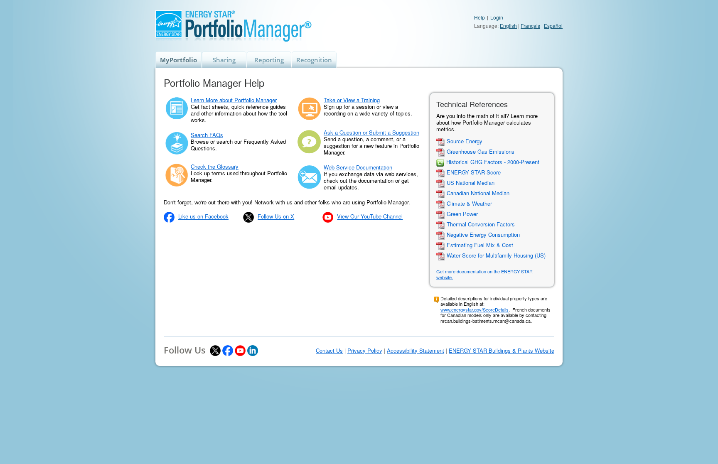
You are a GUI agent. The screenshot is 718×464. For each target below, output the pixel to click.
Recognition (314, 60)
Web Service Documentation (358, 167)
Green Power (462, 214)
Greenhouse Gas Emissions (480, 152)
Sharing (224, 60)
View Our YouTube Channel (370, 217)
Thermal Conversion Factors (481, 224)
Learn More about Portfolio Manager (234, 100)
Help (479, 17)
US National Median (470, 183)
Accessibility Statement (415, 350)
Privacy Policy (364, 350)
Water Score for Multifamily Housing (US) (496, 256)
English (508, 25)
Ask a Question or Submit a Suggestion (371, 132)
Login (496, 17)
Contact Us (329, 350)
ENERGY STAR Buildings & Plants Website (501, 350)
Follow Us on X (276, 217)
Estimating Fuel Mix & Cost (480, 245)
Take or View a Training (352, 100)
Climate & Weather (469, 204)
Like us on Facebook (203, 217)
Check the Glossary (215, 166)
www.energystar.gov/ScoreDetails (474, 309)
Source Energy (464, 141)
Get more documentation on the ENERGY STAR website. (484, 274)
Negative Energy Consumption (483, 235)
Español (553, 25)
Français (530, 25)
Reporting (269, 60)
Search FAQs (207, 135)
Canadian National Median (478, 193)
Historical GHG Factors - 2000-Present (492, 162)
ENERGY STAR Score (474, 173)
